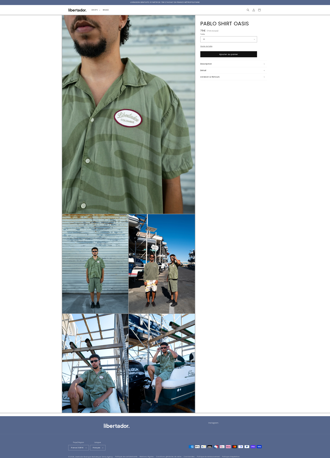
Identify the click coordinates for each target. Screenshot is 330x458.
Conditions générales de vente (168, 457)
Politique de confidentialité (126, 457)
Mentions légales (147, 457)
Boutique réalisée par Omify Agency (98, 457)
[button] (95, 10)
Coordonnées (189, 457)
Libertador (79, 457)
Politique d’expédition (231, 457)
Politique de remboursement (208, 457)
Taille (202, 34)
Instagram (213, 423)
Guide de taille (206, 46)
